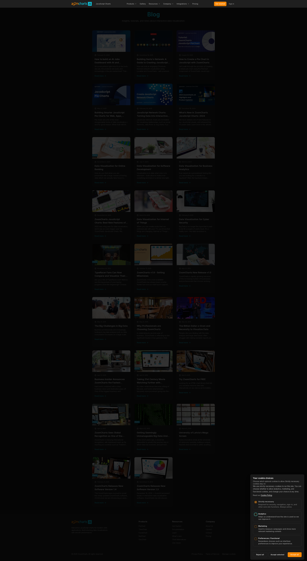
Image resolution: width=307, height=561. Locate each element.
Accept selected (277, 555)
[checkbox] (255, 502)
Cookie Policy (266, 495)
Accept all (294, 555)
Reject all (260, 555)
